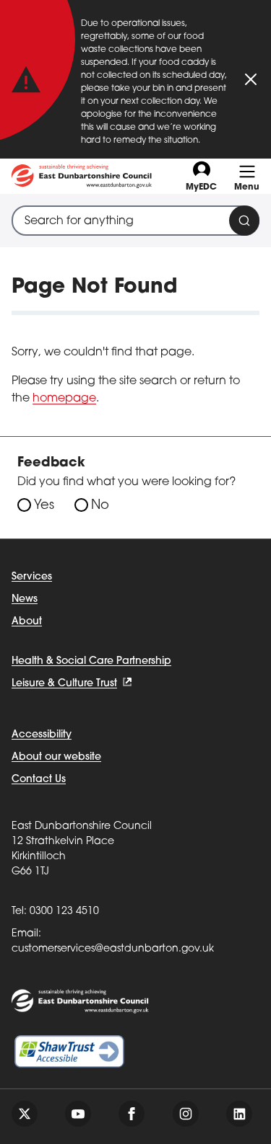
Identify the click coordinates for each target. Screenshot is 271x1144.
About (27, 621)
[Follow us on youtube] (78, 1114)
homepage (64, 398)
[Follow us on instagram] (186, 1114)
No (100, 506)
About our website (56, 757)
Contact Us (39, 779)
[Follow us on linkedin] (239, 1114)
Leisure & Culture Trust (64, 683)
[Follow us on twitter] (25, 1114)
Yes (44, 506)
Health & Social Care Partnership (91, 661)
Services (32, 577)
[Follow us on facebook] (132, 1114)
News (25, 599)
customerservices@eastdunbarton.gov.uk (113, 949)
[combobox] (135, 220)
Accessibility (42, 735)
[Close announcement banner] (250, 79)
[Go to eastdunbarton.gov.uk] (82, 176)
